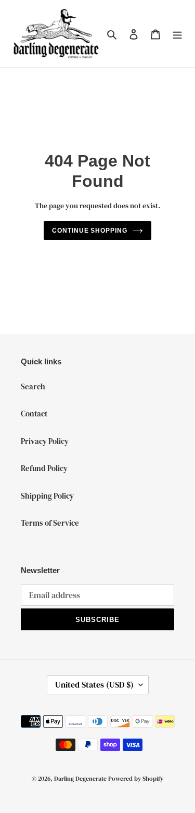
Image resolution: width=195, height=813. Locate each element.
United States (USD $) (94, 684)
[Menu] (177, 33)
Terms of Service (50, 522)
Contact (34, 413)
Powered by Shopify (135, 778)
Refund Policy (44, 468)
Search (33, 386)
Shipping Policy (47, 495)
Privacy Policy (45, 441)
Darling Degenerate (80, 778)
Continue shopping (90, 230)
